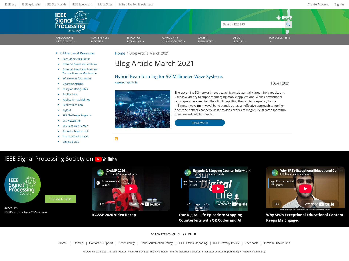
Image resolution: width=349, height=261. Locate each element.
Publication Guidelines (76, 99)
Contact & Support (101, 243)
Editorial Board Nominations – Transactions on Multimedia (81, 71)
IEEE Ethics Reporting (192, 243)
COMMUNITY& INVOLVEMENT (172, 39)
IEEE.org (10, 4)
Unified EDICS (71, 141)
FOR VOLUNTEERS (280, 37)
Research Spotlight (126, 82)
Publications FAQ (73, 105)
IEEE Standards (56, 4)
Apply (288, 24)
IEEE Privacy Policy (226, 243)
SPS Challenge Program (77, 115)
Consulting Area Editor (76, 59)
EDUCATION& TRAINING (134, 39)
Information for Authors (77, 78)
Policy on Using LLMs (75, 89)
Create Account (318, 4)
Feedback (251, 243)
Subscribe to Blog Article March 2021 (116, 138)
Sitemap (78, 243)
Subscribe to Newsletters (136, 4)
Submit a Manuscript (75, 131)
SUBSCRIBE (59, 198)
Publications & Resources (77, 53)
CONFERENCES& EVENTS (100, 39)
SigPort (67, 110)
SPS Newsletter (72, 120)
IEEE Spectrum (82, 4)
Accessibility (127, 243)
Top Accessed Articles (76, 136)
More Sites (105, 4)
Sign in (339, 4)
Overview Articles (73, 83)
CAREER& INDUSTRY (205, 39)
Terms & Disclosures (277, 243)
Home (120, 53)
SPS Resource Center (75, 126)
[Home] (72, 13)
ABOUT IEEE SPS (238, 39)
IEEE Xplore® (31, 4)
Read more (200, 123)
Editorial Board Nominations (80, 64)
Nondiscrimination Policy (157, 243)
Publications (70, 94)
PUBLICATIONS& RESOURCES (64, 39)
